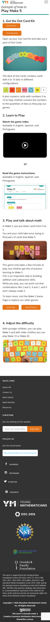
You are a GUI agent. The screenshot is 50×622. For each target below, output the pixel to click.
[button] (25, 145)
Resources (7, 407)
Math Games (8, 397)
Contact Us (7, 392)
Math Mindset (9, 402)
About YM (7, 387)
